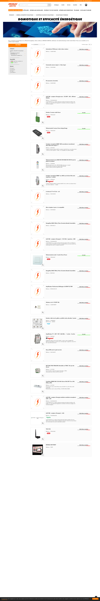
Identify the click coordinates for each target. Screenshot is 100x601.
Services (68, 4)
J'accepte (95, 598)
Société (63, 4)
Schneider (13, 72)
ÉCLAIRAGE (76, 10)
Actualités (75, 4)
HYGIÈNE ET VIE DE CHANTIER (51, 10)
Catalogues (56, 4)
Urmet (12, 68)
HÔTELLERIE (26, 10)
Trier (32, 44)
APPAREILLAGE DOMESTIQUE (66, 10)
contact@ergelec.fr (88, 0)
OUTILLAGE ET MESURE (85, 10)
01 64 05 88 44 (79, 0)
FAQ (81, 4)
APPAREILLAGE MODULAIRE (36, 10)
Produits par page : (85, 44)
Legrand (13, 69)
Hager (12, 71)
